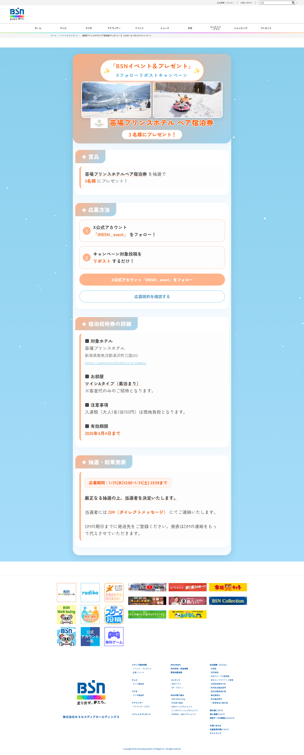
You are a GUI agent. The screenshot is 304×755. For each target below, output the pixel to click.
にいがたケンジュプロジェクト (185, 710)
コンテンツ (175, 680)
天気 (190, 28)
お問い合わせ (246, 2)
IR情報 (213, 668)
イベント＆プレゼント (68, 35)
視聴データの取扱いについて (222, 718)
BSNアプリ (176, 683)
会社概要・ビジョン (225, 2)
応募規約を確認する (152, 296)
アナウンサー (114, 28)
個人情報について (217, 714)
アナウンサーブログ (141, 706)
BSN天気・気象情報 (179, 668)
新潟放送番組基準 (218, 687)
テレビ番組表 (138, 683)
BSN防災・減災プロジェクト (184, 714)
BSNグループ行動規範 (220, 676)
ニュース (164, 28)
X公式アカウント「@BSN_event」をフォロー (152, 279)
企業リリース (138, 672)
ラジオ (88, 28)
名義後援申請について (219, 729)
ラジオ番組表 (138, 695)
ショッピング (240, 28)
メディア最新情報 (139, 664)
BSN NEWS (176, 664)
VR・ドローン (177, 687)
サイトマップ (215, 733)
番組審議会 (215, 695)
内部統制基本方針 (218, 683)
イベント (139, 28)
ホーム (38, 28)
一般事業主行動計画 (219, 702)
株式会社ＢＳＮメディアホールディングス (91, 717)
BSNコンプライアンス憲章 (222, 680)
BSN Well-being (178, 699)
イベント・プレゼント (142, 668)
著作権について (216, 710)
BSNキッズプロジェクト (182, 706)
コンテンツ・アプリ (215, 28)
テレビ (63, 28)
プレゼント (266, 28)
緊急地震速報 (176, 672)
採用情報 (214, 672)
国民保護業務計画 (218, 691)
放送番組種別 (216, 699)
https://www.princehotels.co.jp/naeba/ (116, 362)
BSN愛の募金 (177, 702)
